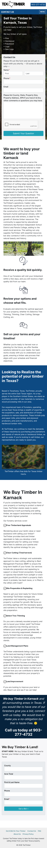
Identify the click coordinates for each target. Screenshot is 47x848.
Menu (43, 12)
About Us (17, 834)
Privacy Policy (28, 834)
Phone (7, 78)
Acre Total (8, 774)
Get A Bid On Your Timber (16, 831)
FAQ (39, 831)
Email (6, 87)
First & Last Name (11, 782)
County (7, 765)
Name (7, 70)
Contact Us (7, 12)
